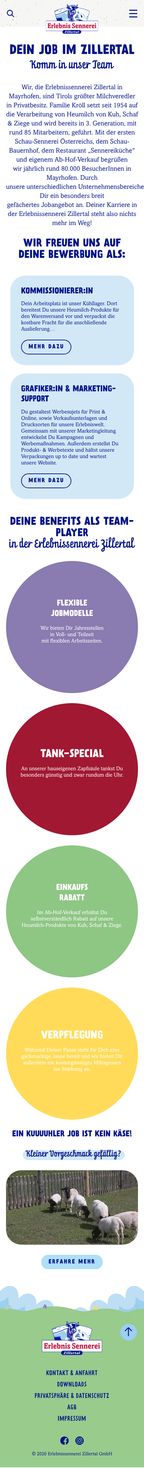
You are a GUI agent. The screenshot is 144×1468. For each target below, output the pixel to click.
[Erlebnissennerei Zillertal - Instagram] (79, 1440)
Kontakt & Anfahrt (72, 1374)
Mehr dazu (46, 347)
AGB (72, 1408)
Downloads (72, 1385)
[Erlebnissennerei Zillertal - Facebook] (64, 1440)
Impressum (72, 1419)
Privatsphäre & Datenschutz (71, 1397)
